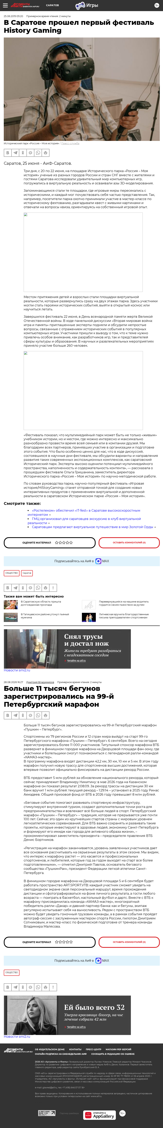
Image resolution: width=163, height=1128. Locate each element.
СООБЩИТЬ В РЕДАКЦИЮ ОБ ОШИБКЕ (113, 1054)
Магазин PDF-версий (118, 1049)
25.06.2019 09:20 (13, 16)
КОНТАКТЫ (75, 1049)
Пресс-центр (93, 1049)
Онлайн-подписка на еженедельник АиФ (61, 1054)
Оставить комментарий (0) (129, 542)
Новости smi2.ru (17, 670)
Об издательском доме (50, 1049)
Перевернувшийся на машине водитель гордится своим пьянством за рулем (124, 603)
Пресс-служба (70, 143)
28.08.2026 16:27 (13, 682)
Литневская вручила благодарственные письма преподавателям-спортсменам (124, 616)
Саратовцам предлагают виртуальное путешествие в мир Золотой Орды (92, 527)
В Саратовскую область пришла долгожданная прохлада (41, 603)
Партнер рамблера (69, 1113)
